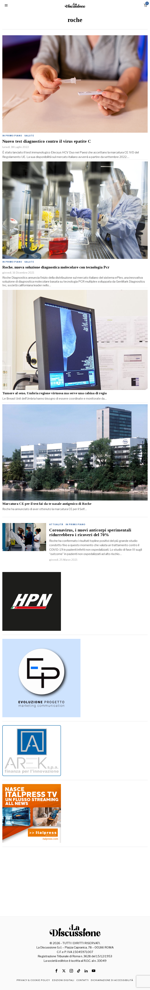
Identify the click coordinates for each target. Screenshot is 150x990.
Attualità (56, 524)
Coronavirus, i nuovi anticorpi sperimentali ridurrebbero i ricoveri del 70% (90, 532)
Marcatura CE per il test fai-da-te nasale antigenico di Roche (46, 504)
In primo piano (12, 135)
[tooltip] (56, 971)
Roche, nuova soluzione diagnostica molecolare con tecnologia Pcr (55, 267)
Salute (29, 135)
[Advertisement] (75, 878)
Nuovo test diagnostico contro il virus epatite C (46, 141)
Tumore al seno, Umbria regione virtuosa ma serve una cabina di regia (54, 393)
